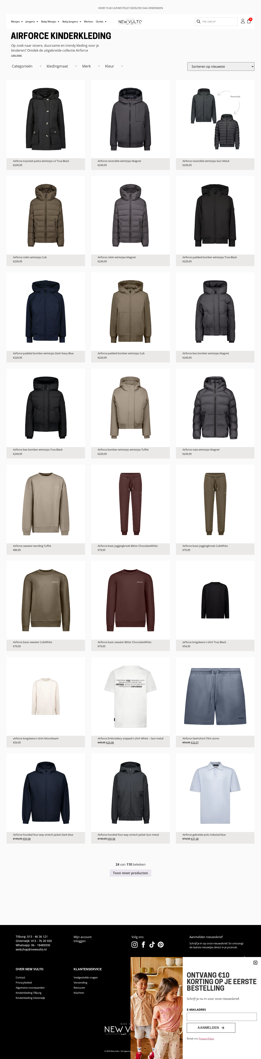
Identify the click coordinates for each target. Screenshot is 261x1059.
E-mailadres (196, 1009)
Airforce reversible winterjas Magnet (119, 161)
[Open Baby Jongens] (80, 21)
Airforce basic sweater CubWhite (32, 642)
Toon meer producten (130, 873)
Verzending (80, 982)
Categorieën (22, 66)
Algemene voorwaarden (30, 987)
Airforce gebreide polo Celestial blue (204, 834)
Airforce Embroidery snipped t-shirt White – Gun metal (130, 738)
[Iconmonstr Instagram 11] (135, 945)
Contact (20, 977)
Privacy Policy (206, 1038)
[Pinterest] (161, 945)
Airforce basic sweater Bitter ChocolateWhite (124, 642)
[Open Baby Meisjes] (58, 21)
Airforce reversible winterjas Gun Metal (205, 161)
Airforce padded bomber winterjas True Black (209, 257)
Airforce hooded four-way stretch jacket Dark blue (43, 834)
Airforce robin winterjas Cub (30, 257)
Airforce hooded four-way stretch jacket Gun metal (128, 834)
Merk (86, 66)
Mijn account (83, 937)
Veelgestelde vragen (86, 977)
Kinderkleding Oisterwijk (30, 998)
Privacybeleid (24, 982)
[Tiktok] (152, 945)
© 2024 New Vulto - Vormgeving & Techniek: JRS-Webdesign (129, 1051)
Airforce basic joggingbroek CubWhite (205, 546)
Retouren (79, 987)
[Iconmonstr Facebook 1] (143, 945)
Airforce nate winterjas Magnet (201, 449)
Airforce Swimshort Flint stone (200, 738)
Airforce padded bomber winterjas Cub (121, 353)
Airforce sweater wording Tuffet (32, 546)
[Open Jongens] (37, 21)
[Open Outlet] (105, 21)
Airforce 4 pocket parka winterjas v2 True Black (41, 161)
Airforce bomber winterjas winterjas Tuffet (123, 449)
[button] (255, 962)
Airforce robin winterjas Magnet (117, 257)
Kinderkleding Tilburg (28, 993)
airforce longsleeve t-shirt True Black (204, 642)
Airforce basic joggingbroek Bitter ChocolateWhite (128, 546)
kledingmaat (57, 66)
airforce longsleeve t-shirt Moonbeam (36, 738)
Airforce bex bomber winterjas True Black (38, 449)
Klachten (79, 993)
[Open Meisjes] (22, 21)
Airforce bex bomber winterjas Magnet (205, 353)
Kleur (109, 66)
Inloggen (80, 941)
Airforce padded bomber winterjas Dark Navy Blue (43, 353)
